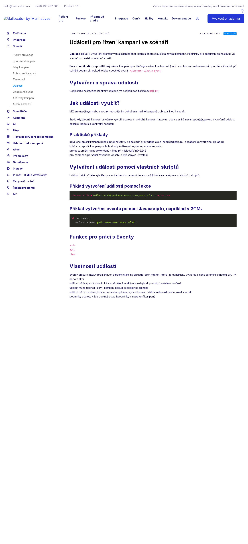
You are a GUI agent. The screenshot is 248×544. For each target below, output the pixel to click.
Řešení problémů (21, 188)
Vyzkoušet (226, 18)
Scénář (14, 46)
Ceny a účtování (20, 181)
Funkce (81, 18)
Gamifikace (17, 162)
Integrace (121, 18)
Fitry (13, 130)
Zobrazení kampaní (24, 73)
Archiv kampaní (22, 104)
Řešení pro (63, 18)
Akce (13, 149)
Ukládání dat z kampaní (25, 143)
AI (11, 124)
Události (18, 85)
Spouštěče (17, 111)
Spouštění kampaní (24, 61)
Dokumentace (181, 18)
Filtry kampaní (21, 67)
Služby (148, 18)
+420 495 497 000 (46, 6)
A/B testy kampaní (23, 98)
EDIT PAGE (230, 33)
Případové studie (97, 18)
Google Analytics (23, 91)
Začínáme (16, 33)
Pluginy (15, 168)
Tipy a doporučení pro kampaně (30, 137)
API (12, 194)
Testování (19, 79)
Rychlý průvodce (23, 55)
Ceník (136, 18)
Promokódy (17, 156)
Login (197, 19)
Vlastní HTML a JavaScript (27, 175)
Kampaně (16, 118)
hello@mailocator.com (17, 6)
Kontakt (163, 18)
